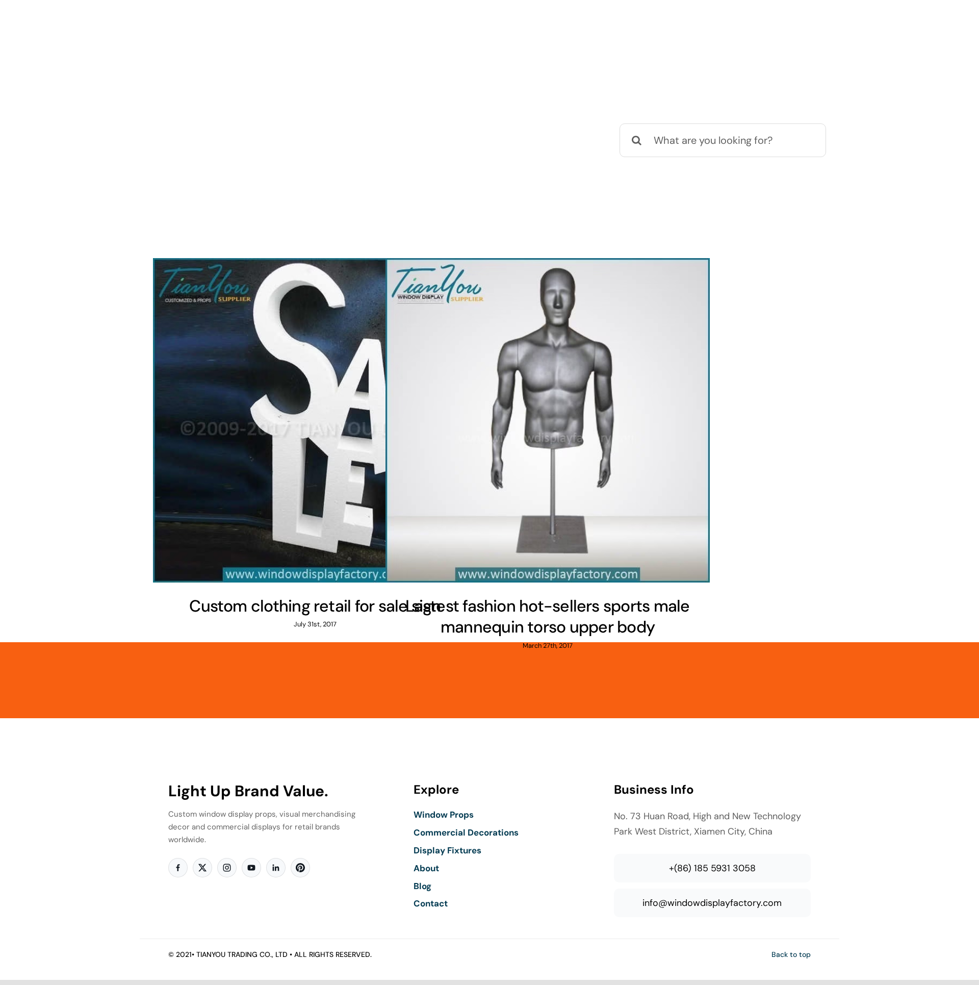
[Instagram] (227, 867)
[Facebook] (178, 867)
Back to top (791, 954)
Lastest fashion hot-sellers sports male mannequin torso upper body (547, 616)
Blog (422, 886)
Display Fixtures (447, 850)
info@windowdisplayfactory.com (712, 903)
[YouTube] (251, 867)
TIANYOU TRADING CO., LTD (242, 954)
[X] (202, 867)
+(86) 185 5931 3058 (712, 868)
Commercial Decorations (466, 832)
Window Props (444, 814)
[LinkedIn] (276, 867)
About (426, 868)
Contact (431, 903)
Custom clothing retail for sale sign (315, 606)
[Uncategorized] (315, 420)
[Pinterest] (300, 867)
